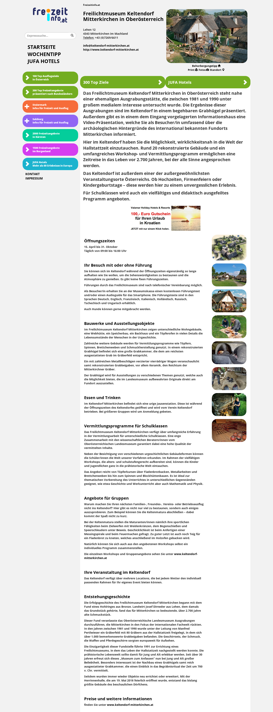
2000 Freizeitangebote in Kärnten (46, 135)
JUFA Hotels (44, 61)
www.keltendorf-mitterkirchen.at (130, 705)
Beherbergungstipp (204, 65)
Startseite (42, 47)
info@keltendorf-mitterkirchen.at (106, 45)
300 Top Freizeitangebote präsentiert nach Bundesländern (52, 92)
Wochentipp (44, 54)
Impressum (34, 178)
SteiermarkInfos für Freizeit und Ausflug (50, 107)
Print (191, 69)
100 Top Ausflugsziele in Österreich (46, 78)
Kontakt (32, 174)
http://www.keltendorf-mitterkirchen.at (111, 49)
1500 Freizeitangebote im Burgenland (46, 150)
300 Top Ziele (96, 82)
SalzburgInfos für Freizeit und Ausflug (50, 121)
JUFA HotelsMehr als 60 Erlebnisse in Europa (52, 164)
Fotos (202, 69)
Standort (215, 69)
